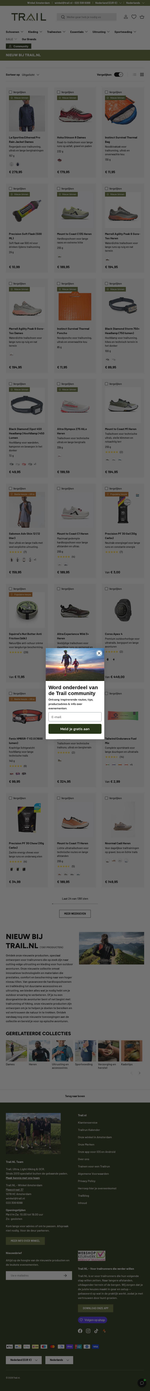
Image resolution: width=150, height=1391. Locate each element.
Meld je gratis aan (75, 729)
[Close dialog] (99, 653)
